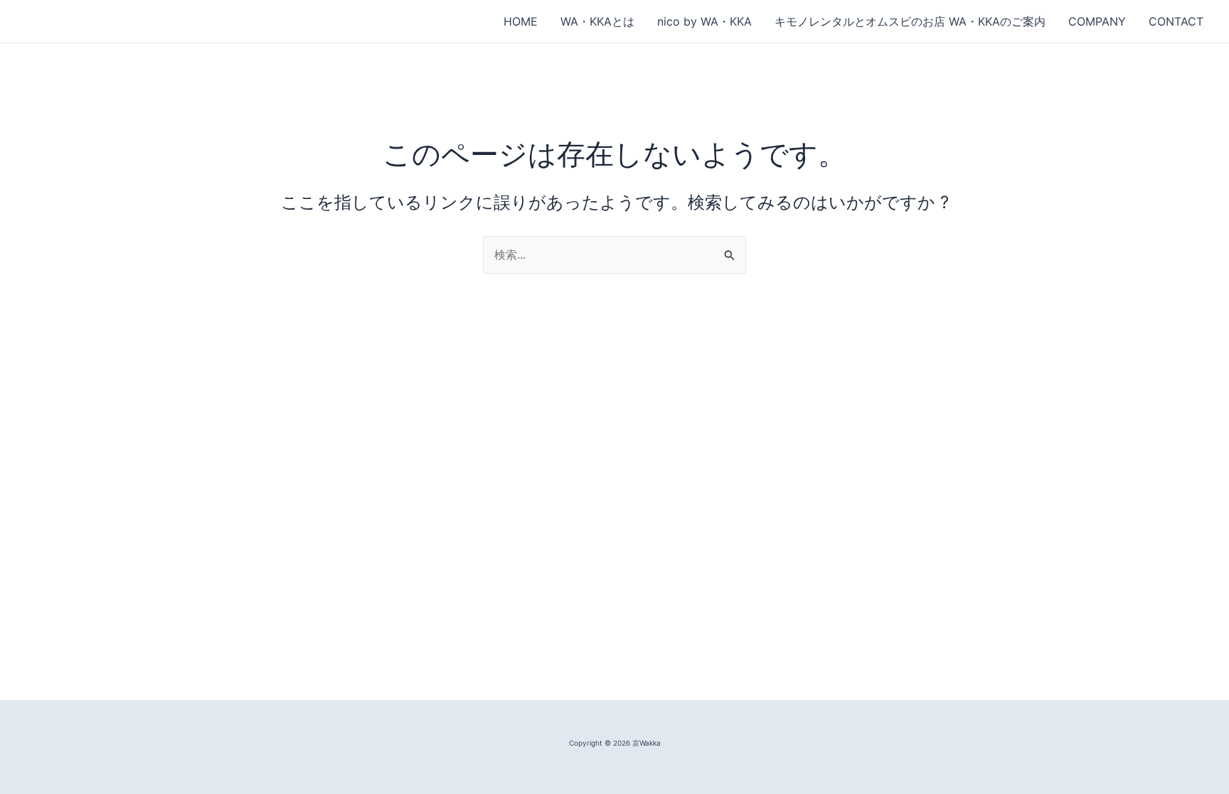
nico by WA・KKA (704, 21)
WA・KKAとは (597, 21)
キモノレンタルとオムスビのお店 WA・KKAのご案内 (910, 21)
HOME (521, 21)
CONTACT (1176, 21)
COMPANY (1097, 21)
